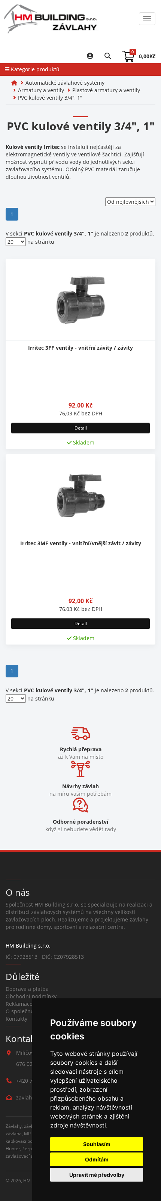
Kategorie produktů (34, 69)
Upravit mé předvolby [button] (96, 1175)
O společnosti (23, 1011)
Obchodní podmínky (31, 996)
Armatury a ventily (41, 90)
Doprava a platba (27, 988)
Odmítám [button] (97, 1159)
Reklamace (19, 1003)
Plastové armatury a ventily (106, 90)
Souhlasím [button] (96, 1144)
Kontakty (16, 1018)
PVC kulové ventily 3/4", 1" (50, 97)
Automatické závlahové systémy (64, 82)
